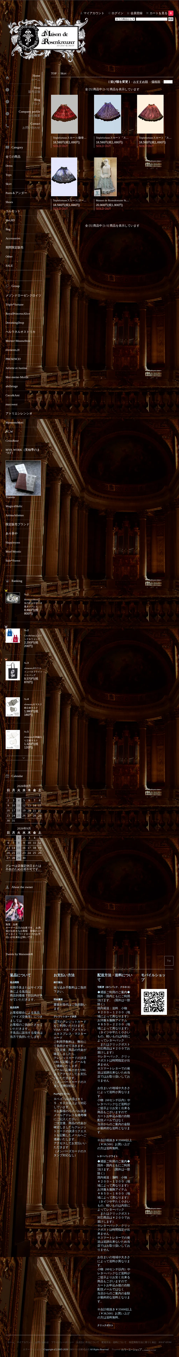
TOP (53, 73)
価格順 (155, 81)
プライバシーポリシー (62, 1342)
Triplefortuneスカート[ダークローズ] (74, 200)
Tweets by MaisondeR (19, 954)
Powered (116, 1349)
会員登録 (136, 13)
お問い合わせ (42, 1342)
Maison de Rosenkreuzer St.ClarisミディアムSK (122, 200)
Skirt (63, 73)
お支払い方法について (87, 1342)
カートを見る (161, 13)
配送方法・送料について (114, 1342)
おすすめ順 (140, 81)
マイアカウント (94, 13)
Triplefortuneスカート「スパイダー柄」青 (120, 137)
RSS (161, 1342)
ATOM (168, 1342)
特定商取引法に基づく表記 (142, 1342)
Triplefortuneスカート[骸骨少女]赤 (72, 137)
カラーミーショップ (33, 1349)
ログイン (117, 13)
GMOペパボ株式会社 (79, 1349)
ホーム (11, 1342)
